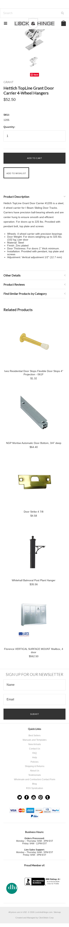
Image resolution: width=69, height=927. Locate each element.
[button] (43, 892)
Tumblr (47, 797)
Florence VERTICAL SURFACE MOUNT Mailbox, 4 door (33, 650)
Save (36, 74)
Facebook (26, 797)
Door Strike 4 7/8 (33, 511)
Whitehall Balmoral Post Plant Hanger (33, 580)
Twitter (19, 797)
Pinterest (40, 797)
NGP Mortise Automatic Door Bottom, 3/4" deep (33, 443)
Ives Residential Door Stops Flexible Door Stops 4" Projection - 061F (33, 373)
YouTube (33, 797)
